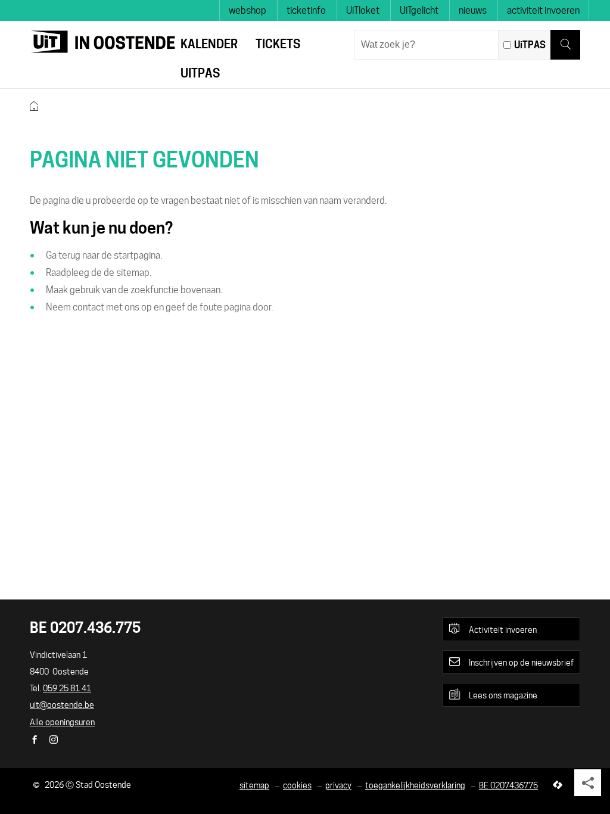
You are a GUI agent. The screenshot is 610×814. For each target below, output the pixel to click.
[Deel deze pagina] (587, 782)
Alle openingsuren (62, 722)
